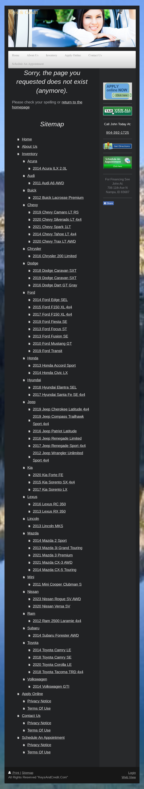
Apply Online (32, 694)
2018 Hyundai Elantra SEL (55, 387)
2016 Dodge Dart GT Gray (55, 285)
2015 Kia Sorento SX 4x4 (54, 482)
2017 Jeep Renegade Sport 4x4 (59, 446)
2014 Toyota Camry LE (52, 650)
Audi (31, 176)
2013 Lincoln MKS (48, 526)
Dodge (32, 263)
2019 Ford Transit (47, 351)
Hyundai (34, 380)
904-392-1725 (117, 132)
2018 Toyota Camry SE (52, 657)
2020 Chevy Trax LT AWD (54, 241)
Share (109, 203)
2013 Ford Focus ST (50, 329)
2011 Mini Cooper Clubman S (57, 584)
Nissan (33, 592)
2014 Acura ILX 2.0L (50, 168)
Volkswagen (37, 679)
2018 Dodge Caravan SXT (54, 270)
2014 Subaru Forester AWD (56, 635)
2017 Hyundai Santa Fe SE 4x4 (59, 395)
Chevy (32, 205)
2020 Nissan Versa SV (51, 606)
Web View (129, 777)
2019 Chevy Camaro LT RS (56, 212)
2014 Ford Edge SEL (50, 300)
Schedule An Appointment (43, 737)
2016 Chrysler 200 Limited (54, 256)
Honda (32, 358)
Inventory (30, 154)
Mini (30, 577)
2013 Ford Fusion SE (50, 336)
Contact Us (31, 716)
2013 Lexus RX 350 (49, 511)
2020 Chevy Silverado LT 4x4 (57, 219)
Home (27, 139)
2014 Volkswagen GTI (51, 686)
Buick (31, 190)
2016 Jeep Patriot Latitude (55, 431)
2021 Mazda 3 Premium (53, 555)
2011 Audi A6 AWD (48, 183)
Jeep (31, 402)
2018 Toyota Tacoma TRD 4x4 (58, 672)
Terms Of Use (39, 708)
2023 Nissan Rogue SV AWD (57, 599)
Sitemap (27, 773)
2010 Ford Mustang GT (52, 343)
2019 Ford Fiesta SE (50, 322)
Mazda (33, 533)
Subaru (33, 628)
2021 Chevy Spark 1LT (52, 227)
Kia (30, 468)
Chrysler (34, 249)
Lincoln (33, 519)
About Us (29, 146)
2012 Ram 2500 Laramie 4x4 (57, 621)
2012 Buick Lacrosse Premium (58, 198)
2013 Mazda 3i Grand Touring (57, 548)
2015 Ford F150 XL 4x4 (52, 307)
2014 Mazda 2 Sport (50, 540)
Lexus (32, 497)
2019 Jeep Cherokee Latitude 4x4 (61, 409)
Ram (31, 613)
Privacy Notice (39, 701)
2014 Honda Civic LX (50, 373)
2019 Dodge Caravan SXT (54, 278)
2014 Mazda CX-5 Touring (54, 570)
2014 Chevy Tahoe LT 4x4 (54, 234)
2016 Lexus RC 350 (49, 504)
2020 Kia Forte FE (48, 475)
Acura (32, 161)
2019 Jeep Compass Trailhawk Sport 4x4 (58, 420)
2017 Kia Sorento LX (50, 489)
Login (132, 773)
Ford (31, 292)
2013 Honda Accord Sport (54, 365)
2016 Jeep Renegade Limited (57, 438)
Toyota (32, 643)
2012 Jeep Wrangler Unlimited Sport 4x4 (58, 456)
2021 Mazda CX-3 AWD (52, 562)
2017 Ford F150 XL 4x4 (52, 314)
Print (16, 773)
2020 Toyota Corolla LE (52, 665)
